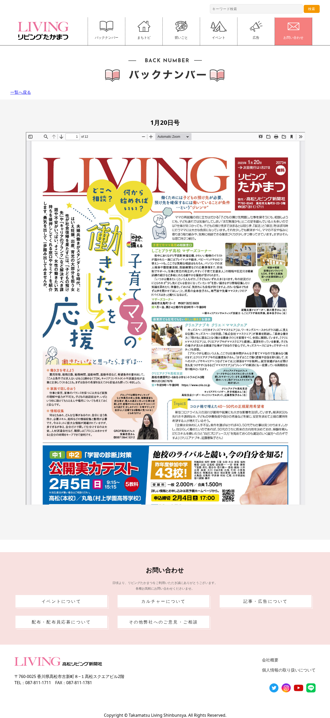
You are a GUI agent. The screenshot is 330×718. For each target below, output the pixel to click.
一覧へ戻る (20, 92)
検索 (311, 8)
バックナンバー (106, 37)
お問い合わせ (293, 37)
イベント (218, 37)
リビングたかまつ (45, 31)
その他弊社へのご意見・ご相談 (163, 622)
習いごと (181, 37)
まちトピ (144, 37)
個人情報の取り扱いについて (289, 670)
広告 (256, 37)
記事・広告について (265, 601)
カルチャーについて (163, 601)
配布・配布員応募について (61, 622)
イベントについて (61, 601)
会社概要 (270, 660)
